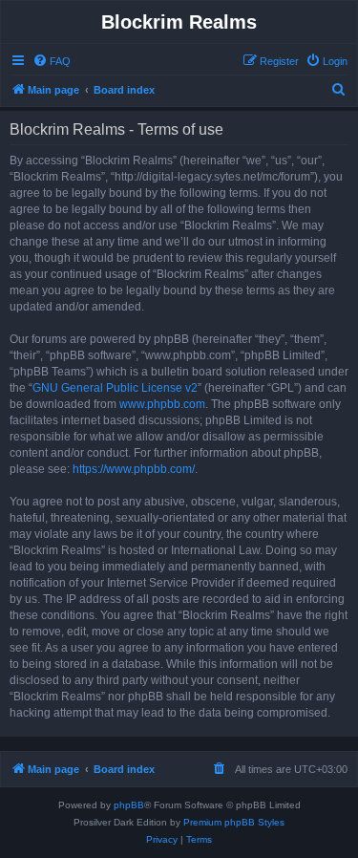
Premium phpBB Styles (233, 822)
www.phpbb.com (162, 404)
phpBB (129, 805)
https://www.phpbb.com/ (134, 469)
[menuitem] (51, 61)
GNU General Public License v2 (115, 388)
